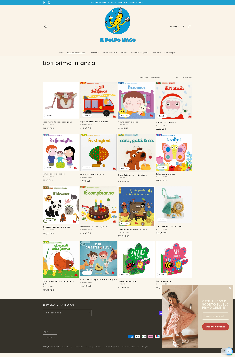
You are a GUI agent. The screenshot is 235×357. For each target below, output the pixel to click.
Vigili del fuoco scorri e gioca (94, 122)
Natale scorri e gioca (166, 122)
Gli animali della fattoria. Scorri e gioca (58, 282)
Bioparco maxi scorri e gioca (56, 227)
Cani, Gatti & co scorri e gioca (132, 175)
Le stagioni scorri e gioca (92, 174)
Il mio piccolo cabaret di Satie (132, 230)
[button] (46, 27)
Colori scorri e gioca (165, 174)
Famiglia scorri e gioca (54, 174)
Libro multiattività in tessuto (169, 226)
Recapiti (145, 347)
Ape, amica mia (163, 281)
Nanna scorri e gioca (128, 122)
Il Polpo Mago (53, 347)
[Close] (230, 288)
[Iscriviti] (89, 313)
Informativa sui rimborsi (130, 347)
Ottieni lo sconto (215, 326)
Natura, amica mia (127, 281)
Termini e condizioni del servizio (107, 347)
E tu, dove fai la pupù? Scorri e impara (98, 279)
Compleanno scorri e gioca (93, 227)
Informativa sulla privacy (84, 347)
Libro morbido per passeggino (57, 122)
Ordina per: (143, 77)
